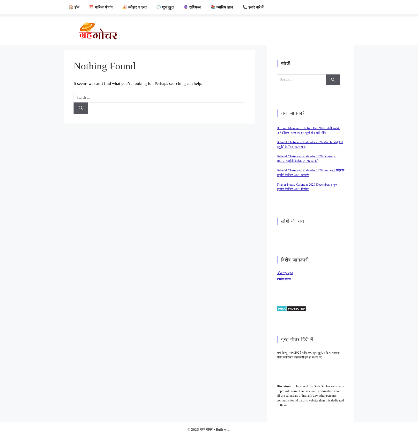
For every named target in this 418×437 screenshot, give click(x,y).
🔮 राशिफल (192, 7)
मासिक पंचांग (284, 279)
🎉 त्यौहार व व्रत (134, 7)
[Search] (81, 108)
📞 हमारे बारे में (253, 7)
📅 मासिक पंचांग (100, 7)
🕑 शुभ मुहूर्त (165, 7)
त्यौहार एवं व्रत (285, 273)
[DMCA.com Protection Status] (291, 308)
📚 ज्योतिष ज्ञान (221, 7)
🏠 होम (74, 7)
